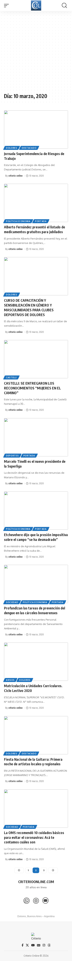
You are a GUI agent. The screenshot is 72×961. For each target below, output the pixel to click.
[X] (27, 945)
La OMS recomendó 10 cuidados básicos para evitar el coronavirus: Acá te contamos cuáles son (34, 837)
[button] (7, 5)
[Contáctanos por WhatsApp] (26, 900)
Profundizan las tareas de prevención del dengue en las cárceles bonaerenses (34, 610)
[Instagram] (44, 945)
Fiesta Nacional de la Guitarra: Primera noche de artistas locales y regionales (33, 761)
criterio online (15, 175)
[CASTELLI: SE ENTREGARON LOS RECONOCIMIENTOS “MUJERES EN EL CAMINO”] (36, 359)
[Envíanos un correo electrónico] (45, 900)
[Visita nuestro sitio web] (36, 900)
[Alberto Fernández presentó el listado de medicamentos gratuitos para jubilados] (36, 203)
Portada (41, 221)
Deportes (12, 455)
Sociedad (12, 602)
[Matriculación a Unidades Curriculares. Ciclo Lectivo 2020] (36, 662)
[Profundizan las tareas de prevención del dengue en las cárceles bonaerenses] (36, 584)
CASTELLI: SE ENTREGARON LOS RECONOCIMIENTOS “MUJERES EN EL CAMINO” (32, 388)
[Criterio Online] (36, 5)
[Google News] (38, 945)
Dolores (11, 148)
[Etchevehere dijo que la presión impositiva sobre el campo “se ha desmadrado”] (36, 510)
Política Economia (18, 221)
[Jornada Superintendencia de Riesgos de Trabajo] (36, 129)
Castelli (11, 377)
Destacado (29, 148)
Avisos (10, 680)
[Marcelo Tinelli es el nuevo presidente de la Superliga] (36, 437)
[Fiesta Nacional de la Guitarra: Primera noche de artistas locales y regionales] (36, 735)
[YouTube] (33, 945)
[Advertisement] (36, 54)
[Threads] (49, 945)
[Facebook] (22, 945)
